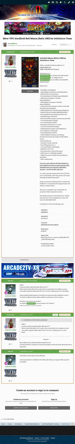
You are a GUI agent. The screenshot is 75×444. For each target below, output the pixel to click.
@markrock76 (45, 79)
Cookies (52, 438)
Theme (37, 438)
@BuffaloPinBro (45, 77)
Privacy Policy (45, 438)
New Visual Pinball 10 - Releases (32, 45)
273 (11, 81)
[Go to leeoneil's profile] (10, 289)
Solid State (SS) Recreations (49, 225)
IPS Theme (23, 438)
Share (55, 44)
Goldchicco (10, 52)
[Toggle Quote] (22, 320)
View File (30, 91)
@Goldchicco (31, 303)
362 (11, 310)
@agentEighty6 (45, 75)
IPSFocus (30, 438)
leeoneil (10, 281)
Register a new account (21, 408)
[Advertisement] (37, 430)
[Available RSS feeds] (72, 424)
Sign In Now (54, 408)
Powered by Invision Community (37, 441)
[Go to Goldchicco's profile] (5, 45)
